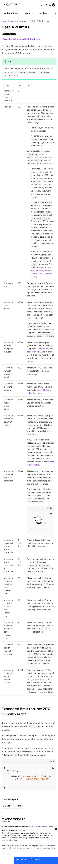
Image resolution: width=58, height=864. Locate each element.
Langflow (44, 13)
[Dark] (50, 4)
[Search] (40, 5)
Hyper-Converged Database (15, 21)
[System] (53, 4)
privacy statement (42, 851)
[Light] (46, 4)
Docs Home (11, 13)
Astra (29, 13)
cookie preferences (47, 845)
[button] (56, 829)
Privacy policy (41, 827)
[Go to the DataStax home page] (13, 820)
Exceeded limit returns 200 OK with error (21, 39)
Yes (6, 806)
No (18, 806)
